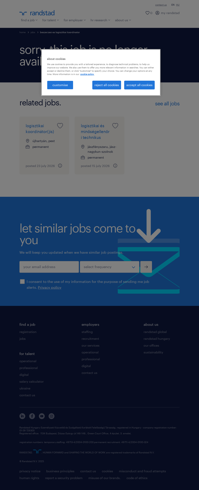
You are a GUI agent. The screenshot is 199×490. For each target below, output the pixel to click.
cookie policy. (87, 74)
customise (60, 85)
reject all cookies (106, 85)
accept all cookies (139, 85)
